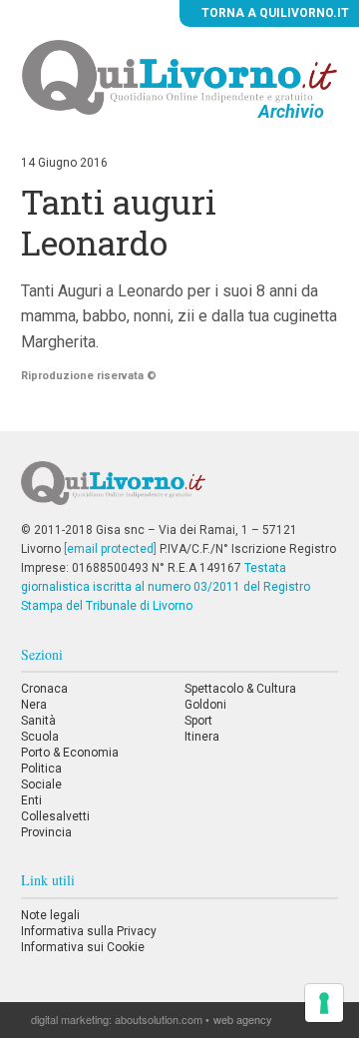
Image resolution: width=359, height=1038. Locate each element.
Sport (198, 721)
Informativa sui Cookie (83, 947)
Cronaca (44, 689)
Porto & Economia (70, 753)
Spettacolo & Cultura (240, 689)
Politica (41, 769)
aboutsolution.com (158, 1019)
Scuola (40, 737)
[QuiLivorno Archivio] (180, 77)
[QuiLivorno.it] (179, 491)
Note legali (50, 915)
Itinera (201, 737)
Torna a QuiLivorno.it (273, 13)
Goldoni (205, 705)
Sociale (41, 784)
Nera (34, 705)
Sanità (38, 721)
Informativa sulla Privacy (89, 931)
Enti (31, 800)
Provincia (46, 832)
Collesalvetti (55, 816)
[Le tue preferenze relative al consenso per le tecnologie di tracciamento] (324, 1003)
